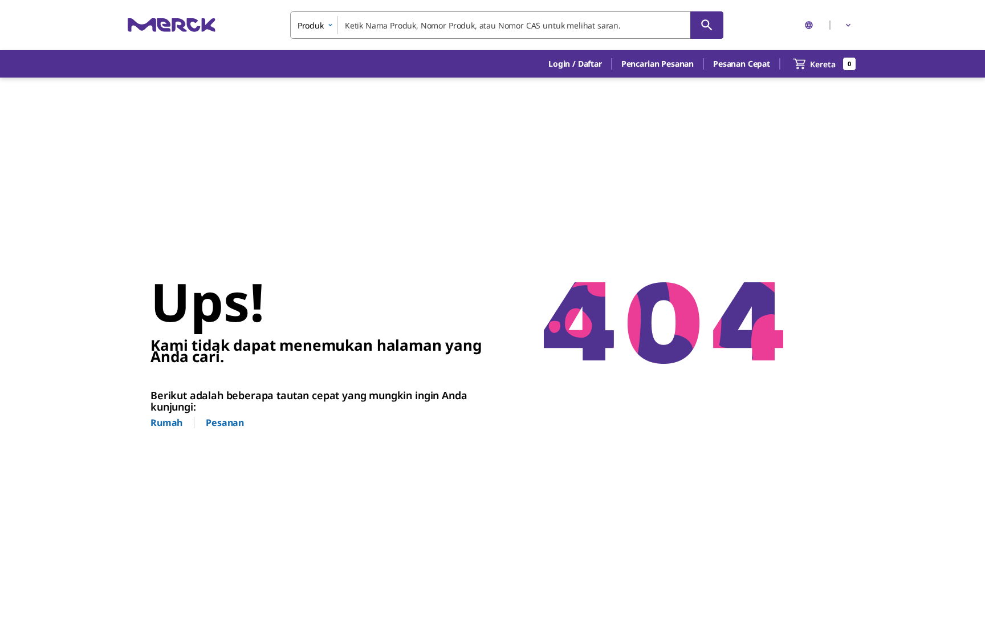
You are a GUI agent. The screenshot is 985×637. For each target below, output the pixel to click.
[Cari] (706, 25)
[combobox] (506, 25)
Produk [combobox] (311, 25)
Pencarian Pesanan (657, 63)
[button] (575, 64)
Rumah (166, 422)
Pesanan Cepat (741, 63)
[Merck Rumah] (171, 24)
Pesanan (225, 422)
